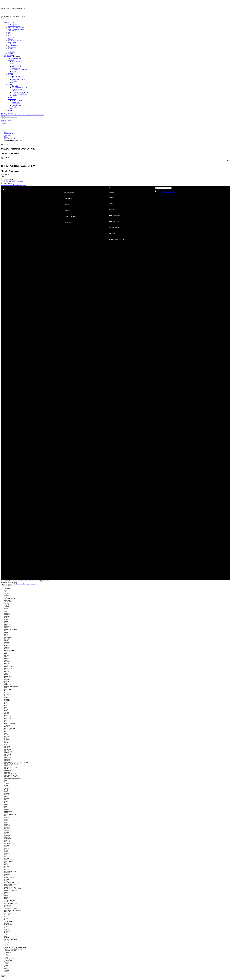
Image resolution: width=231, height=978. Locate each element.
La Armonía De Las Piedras (19, 69)
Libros (10, 84)
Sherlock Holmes (16, 66)
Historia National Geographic (16, 27)
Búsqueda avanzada (6, 120)
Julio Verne (7, 135)
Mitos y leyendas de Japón (19, 87)
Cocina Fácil (11, 52)
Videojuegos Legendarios (19, 91)
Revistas (10, 24)
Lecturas (10, 50)
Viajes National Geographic (16, 29)
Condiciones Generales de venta (117, 239)
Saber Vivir (11, 32)
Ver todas (15, 24)
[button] (32, 190)
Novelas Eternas (16, 65)
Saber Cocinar (12, 42)
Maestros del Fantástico (18, 89)
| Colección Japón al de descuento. (20, 6)
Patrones (10, 39)
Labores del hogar (13, 45)
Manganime (15, 86)
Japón (13, 63)
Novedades (11, 60)
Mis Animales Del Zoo (18, 79)
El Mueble (11, 37)
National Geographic (14, 26)
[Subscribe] (155, 190)
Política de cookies (114, 221)
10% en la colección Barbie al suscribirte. (23, 1)
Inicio (6, 132)
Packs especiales (16, 104)
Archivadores (12, 47)
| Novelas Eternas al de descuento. (21, 3)
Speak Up (11, 43)
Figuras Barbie (16, 61)
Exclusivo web (12, 99)
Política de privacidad (169, 192)
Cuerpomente (12, 30)
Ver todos (19, 58)
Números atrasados (17, 105)
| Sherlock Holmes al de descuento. (23, 5)
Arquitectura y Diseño (14, 40)
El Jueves (10, 35)
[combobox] (9, 118)
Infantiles (10, 74)
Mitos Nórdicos (16, 68)
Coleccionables (12, 58)
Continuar (3, 975)
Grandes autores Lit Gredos (19, 94)
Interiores (10, 48)
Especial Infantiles (17, 100)
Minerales (14, 78)
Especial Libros (16, 102)
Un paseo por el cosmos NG (20, 92)
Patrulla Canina (16, 76)
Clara (9, 34)
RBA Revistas (67, 222)
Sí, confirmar (19, 584)
